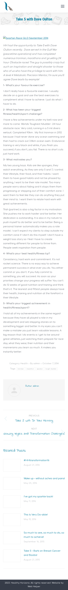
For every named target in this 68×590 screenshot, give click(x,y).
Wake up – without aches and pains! (44, 478)
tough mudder (51, 369)
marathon (30, 369)
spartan (40, 369)
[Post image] (12, 465)
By (35, 363)
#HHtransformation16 (36, 460)
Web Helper (34, 586)
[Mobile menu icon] (62, 6)
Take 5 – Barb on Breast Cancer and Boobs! (42, 553)
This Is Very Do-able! (36, 514)
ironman (21, 369)
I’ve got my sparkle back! (38, 496)
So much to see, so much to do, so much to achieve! (44, 534)
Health (24, 363)
